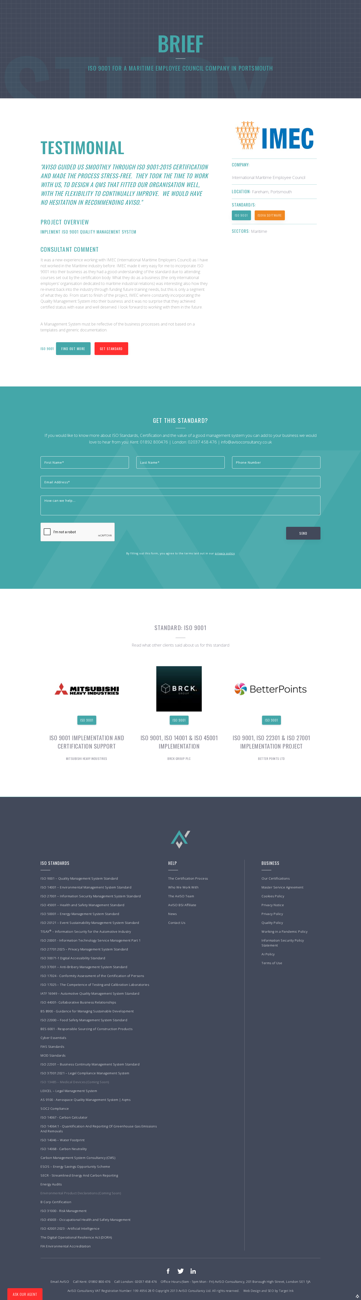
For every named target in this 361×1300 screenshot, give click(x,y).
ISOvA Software (270, 215)
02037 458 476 (202, 442)
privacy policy (225, 553)
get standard (111, 348)
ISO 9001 (241, 215)
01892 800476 (154, 442)
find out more (73, 348)
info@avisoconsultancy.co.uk (246, 442)
